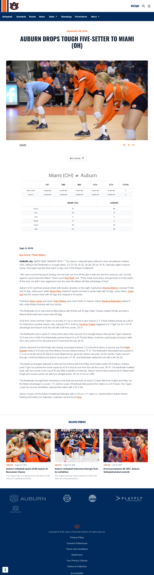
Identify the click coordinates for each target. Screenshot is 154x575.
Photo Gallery (38, 262)
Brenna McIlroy (110, 295)
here (79, 404)
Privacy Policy (77, 544)
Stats (51, 16)
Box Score (75, 158)
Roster (32, 16)
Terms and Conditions (77, 556)
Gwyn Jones (36, 308)
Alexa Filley (55, 298)
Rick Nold (69, 285)
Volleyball (9, 472)
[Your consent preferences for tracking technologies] (5, 570)
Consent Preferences (77, 550)
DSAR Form (77, 562)
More (94, 16)
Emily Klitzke (60, 308)
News (42, 16)
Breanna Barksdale (111, 308)
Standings (66, 16)
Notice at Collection (77, 573)
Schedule (21, 16)
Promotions (81, 16)
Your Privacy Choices (77, 567)
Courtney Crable (87, 331)
